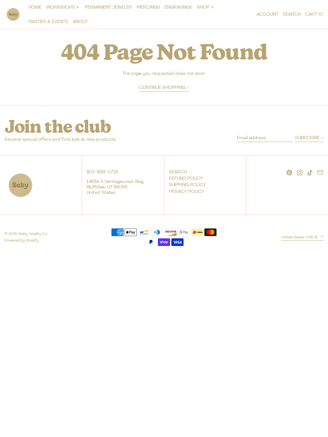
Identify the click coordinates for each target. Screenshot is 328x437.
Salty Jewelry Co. (33, 233)
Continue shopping (162, 87)
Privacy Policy (186, 191)
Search (178, 172)
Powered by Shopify (21, 240)
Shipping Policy (187, 184)
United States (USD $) (300, 236)
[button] (292, 14)
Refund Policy (186, 178)
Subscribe (307, 137)
